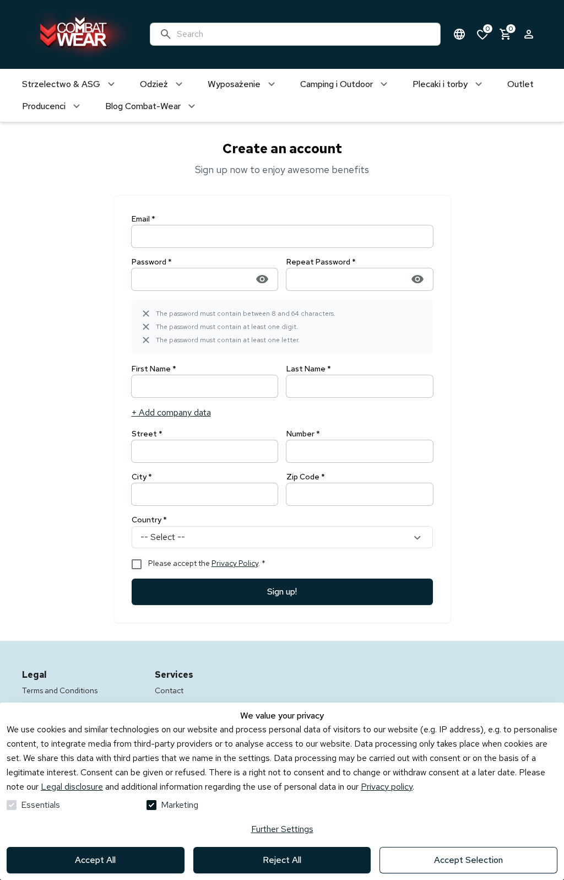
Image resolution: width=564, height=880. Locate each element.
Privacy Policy (235, 563)
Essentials (40, 805)
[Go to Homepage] (75, 34)
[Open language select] (459, 34)
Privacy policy (387, 786)
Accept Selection (468, 860)
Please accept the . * (206, 563)
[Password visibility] (262, 279)
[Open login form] (529, 34)
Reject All (282, 860)
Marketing (179, 805)
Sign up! (282, 591)
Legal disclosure (72, 786)
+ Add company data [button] (171, 412)
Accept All (95, 860)
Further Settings (282, 829)
